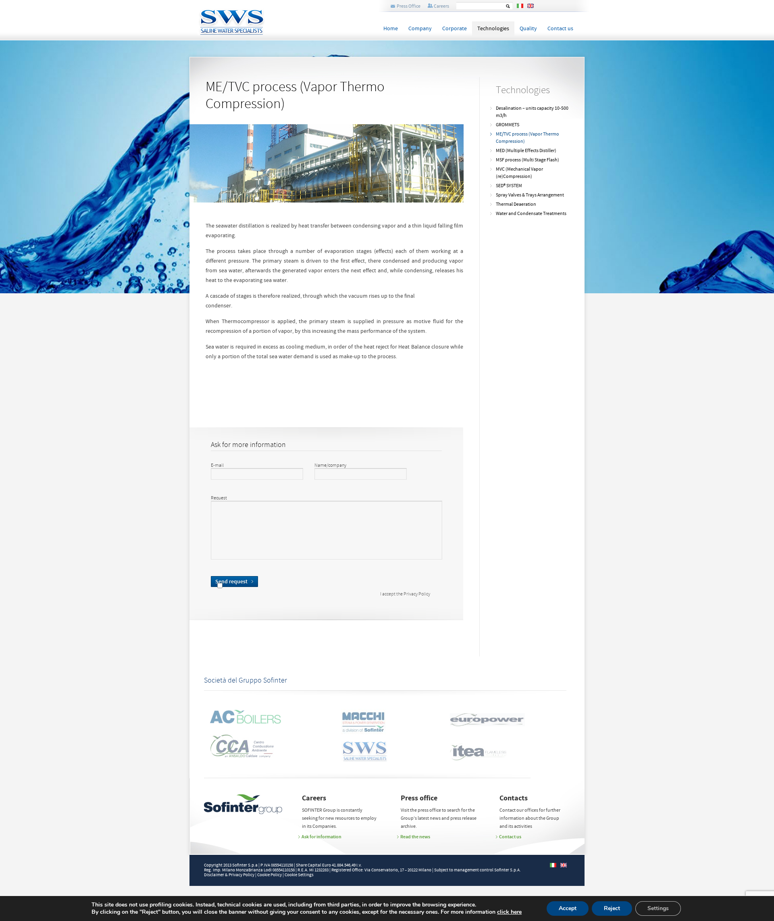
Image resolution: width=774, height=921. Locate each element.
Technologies (493, 28)
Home (390, 28)
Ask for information (321, 836)
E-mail (217, 465)
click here (509, 912)
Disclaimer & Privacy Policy (229, 875)
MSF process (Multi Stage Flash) (527, 160)
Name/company (330, 465)
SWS (258, 17)
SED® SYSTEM (509, 186)
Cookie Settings (299, 875)
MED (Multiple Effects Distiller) (526, 151)
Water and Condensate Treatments (531, 214)
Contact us (560, 28)
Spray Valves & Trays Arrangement (530, 195)
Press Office (408, 6)
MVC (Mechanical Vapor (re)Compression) (519, 173)
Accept (567, 908)
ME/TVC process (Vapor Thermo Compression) (527, 137)
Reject (612, 908)
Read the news (415, 836)
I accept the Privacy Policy (405, 594)
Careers (441, 6)
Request (219, 498)
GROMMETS (507, 125)
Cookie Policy (269, 875)
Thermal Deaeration (516, 204)
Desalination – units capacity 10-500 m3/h (532, 112)
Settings (658, 908)
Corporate (454, 28)
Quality (528, 28)
